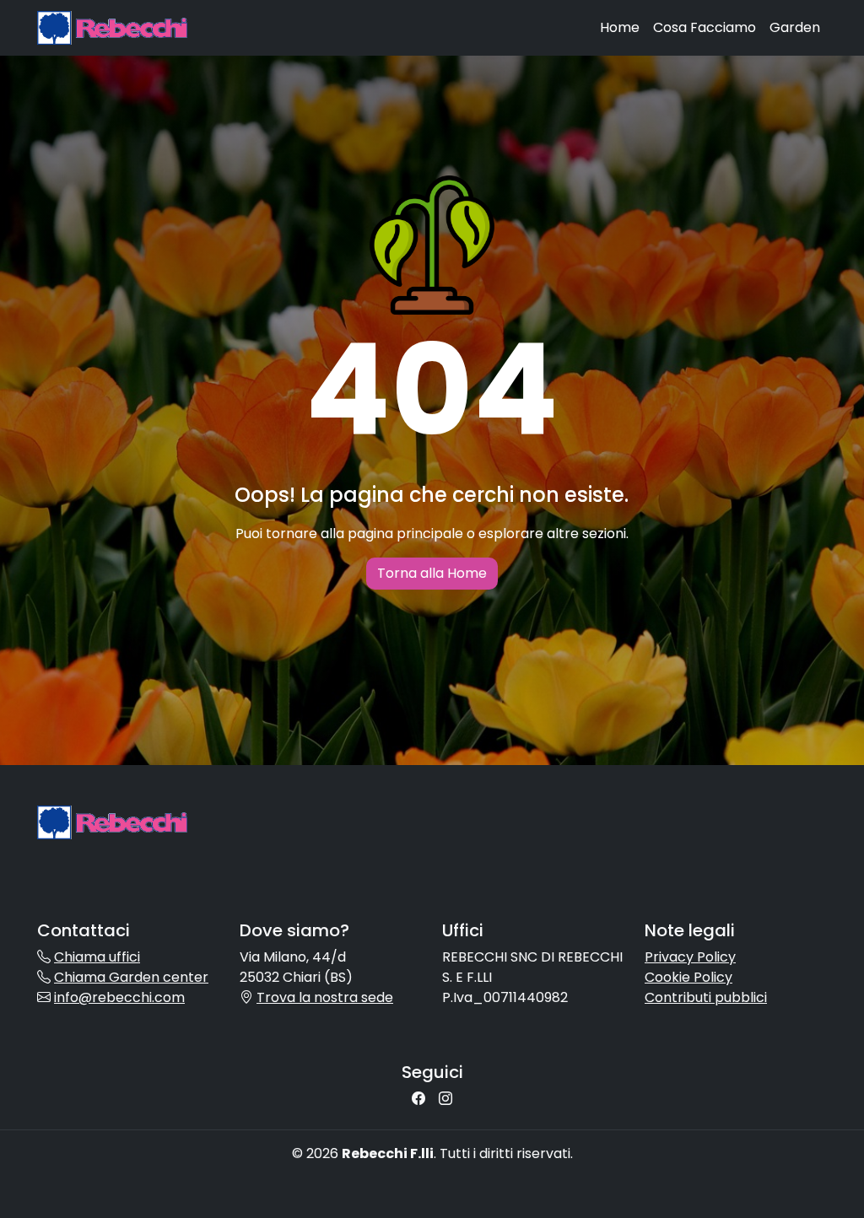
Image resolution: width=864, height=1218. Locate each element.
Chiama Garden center (131, 977)
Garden (795, 27)
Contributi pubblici (706, 997)
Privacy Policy (690, 957)
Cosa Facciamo (704, 27)
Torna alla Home (432, 573)
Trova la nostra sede (324, 997)
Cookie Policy (688, 977)
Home (620, 27)
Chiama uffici (97, 957)
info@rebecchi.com (119, 997)
